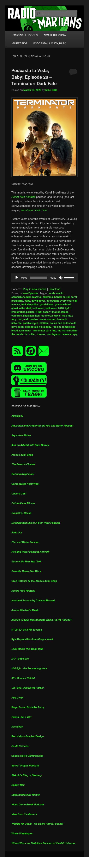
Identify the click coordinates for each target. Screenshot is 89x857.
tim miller (30, 334)
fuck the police (29, 304)
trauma (41, 334)
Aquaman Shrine (21, 435)
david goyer (38, 300)
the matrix (17, 334)
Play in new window (34, 289)
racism (57, 327)
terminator (25, 330)
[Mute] (61, 278)
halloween (38, 308)
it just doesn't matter (48, 312)
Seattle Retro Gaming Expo (27, 756)
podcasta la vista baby (38, 327)
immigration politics (23, 312)
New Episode (30, 293)
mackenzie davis (51, 315)
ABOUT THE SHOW (55, 35)
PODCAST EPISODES (25, 35)
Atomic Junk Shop (22, 455)
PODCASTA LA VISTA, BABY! (49, 43)
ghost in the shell (21, 308)
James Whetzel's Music (25, 610)
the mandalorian (67, 330)
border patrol (62, 297)
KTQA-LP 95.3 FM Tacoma (26, 629)
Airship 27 (17, 416)
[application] (44, 277)
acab (52, 293)
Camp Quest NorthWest (25, 484)
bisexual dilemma (42, 297)
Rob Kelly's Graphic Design (27, 736)
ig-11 (68, 308)
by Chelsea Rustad (33, 600)
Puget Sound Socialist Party (27, 707)
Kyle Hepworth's (32, 639)
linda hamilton (31, 315)
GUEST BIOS (19, 43)
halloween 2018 (55, 308)
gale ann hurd (63, 304)
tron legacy (53, 334)
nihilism (44, 323)
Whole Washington (22, 833)
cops (27, 300)
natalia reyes (30, 323)
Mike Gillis (51, 90)
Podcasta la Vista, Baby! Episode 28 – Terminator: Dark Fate (34, 76)
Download (54, 289)
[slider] (70, 277)
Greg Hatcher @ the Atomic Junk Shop (34, 581)
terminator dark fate (44, 330)
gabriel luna (46, 304)
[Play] (17, 278)
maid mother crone (34, 319)
